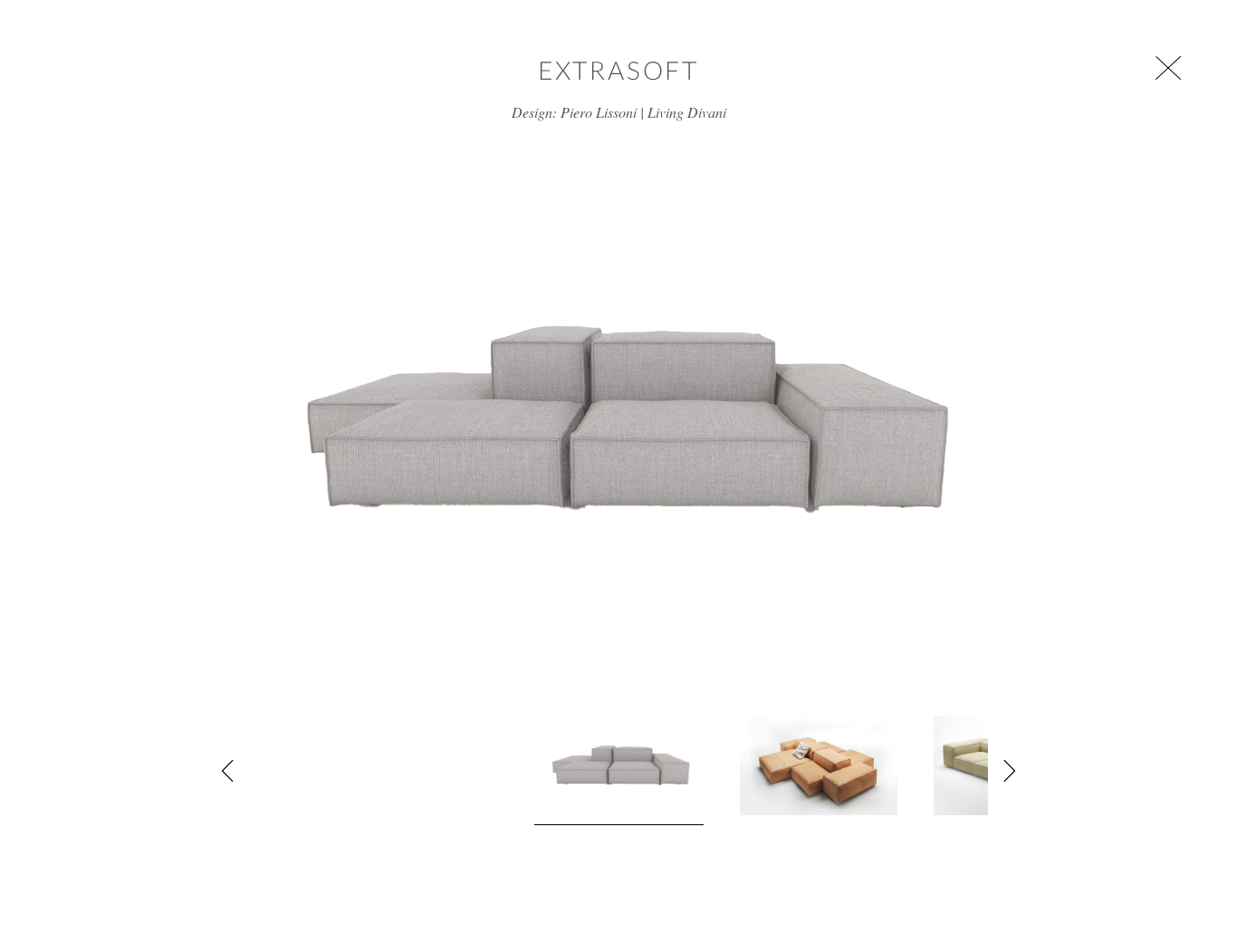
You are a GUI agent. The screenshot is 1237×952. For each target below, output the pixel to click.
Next (1008, 771)
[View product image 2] (819, 765)
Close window (1168, 68)
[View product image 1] (619, 770)
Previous (228, 771)
